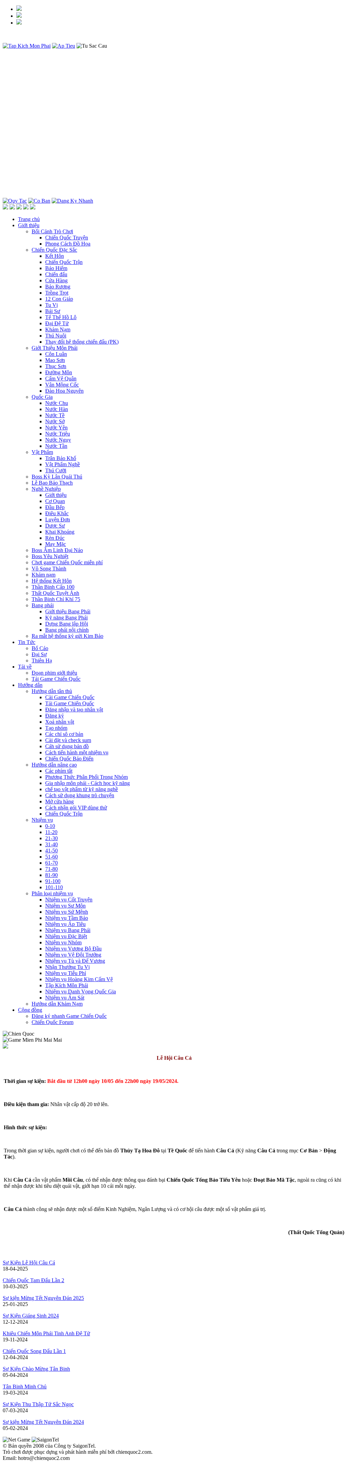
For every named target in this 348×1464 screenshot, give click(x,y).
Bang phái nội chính (67, 630)
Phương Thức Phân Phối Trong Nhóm (86, 777)
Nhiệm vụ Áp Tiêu (65, 924)
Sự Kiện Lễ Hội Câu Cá (29, 1262)
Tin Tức (26, 642)
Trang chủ (29, 219)
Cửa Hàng (56, 280)
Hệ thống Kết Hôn (52, 581)
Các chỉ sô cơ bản (64, 734)
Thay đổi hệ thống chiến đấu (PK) (82, 342)
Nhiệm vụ (42, 820)
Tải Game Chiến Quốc (56, 679)
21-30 (51, 838)
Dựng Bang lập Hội (66, 624)
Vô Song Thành (49, 568)
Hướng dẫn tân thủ (52, 691)
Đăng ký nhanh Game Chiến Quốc (69, 1016)
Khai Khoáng (59, 532)
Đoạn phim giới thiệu (54, 673)
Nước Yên (56, 427)
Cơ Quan (55, 501)
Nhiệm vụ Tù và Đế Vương (75, 961)
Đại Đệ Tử (57, 323)
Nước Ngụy (58, 440)
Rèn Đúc (55, 538)
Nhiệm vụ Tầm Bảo (66, 918)
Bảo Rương (57, 286)
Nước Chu (56, 403)
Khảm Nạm (57, 329)
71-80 (51, 869)
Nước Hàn (56, 409)
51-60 (51, 857)
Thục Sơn (55, 366)
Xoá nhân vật (59, 722)
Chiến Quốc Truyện (66, 237)
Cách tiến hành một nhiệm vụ (76, 752)
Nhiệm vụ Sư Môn (65, 906)
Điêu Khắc (57, 513)
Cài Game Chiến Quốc (69, 697)
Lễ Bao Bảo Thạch (52, 483)
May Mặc (55, 544)
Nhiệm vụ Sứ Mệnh (66, 912)
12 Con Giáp (59, 299)
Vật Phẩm (42, 452)
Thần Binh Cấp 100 (53, 587)
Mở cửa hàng (59, 801)
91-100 (52, 881)
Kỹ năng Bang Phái (66, 617)
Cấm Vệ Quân (60, 378)
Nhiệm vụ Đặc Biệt (66, 936)
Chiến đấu (56, 274)
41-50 (51, 850)
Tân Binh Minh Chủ (25, 1386)
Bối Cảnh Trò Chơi (52, 231)
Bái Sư (52, 311)
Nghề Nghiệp (46, 489)
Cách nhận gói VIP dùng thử (76, 807)
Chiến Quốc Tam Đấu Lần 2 (33, 1280)
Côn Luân (56, 354)
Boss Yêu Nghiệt (50, 556)
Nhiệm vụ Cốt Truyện (68, 899)
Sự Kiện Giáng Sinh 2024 (31, 1316)
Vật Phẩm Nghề (62, 464)
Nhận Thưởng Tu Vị (67, 967)
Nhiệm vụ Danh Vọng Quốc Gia (80, 991)
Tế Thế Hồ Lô (60, 317)
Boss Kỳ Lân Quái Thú (57, 476)
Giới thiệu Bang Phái (67, 611)
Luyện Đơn (57, 519)
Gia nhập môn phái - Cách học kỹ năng (87, 783)
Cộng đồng (30, 1010)
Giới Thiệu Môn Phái (54, 348)
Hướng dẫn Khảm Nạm (57, 1004)
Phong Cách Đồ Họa (67, 244)
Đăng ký (54, 716)
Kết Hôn (54, 256)
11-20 (51, 832)
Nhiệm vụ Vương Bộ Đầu (73, 948)
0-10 (50, 826)
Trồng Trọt (56, 293)
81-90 (51, 875)
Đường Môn (58, 372)
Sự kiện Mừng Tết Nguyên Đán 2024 (43, 1422)
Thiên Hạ (42, 660)
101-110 (54, 887)
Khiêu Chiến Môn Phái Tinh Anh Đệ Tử (46, 1333)
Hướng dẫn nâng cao (54, 765)
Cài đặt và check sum (68, 740)
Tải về (25, 667)
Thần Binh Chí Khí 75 (56, 599)
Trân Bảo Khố (60, 458)
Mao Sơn (55, 360)
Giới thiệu (28, 225)
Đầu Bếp (55, 507)
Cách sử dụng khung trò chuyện (79, 795)
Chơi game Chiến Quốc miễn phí (67, 562)
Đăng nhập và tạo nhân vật (74, 709)
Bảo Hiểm (56, 268)
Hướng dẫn (30, 685)
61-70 (51, 863)
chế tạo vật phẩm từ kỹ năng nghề (81, 789)
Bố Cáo (40, 648)
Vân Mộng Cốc (62, 385)
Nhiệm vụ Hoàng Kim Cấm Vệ (79, 979)
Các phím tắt (58, 771)
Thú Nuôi (55, 336)
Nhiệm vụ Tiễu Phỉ (65, 973)
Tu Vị (51, 305)
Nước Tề (55, 415)
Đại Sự (39, 654)
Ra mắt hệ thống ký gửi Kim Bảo (67, 636)
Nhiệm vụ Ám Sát (64, 998)
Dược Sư (55, 526)
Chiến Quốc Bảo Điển (69, 758)
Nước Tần (56, 446)
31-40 (51, 844)
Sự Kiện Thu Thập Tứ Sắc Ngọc (38, 1404)
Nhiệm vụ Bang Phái (67, 930)
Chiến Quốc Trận (64, 262)
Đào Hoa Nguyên (64, 391)
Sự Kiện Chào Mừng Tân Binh (36, 1369)
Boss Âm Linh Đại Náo (57, 550)
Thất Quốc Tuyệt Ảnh (55, 593)
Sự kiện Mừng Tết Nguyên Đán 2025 (43, 1298)
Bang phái (43, 605)
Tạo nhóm (56, 728)
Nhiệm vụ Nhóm (63, 942)
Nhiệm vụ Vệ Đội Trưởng (73, 955)
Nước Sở (55, 421)
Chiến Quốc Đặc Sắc (54, 250)
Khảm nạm (43, 575)
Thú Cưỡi (55, 470)
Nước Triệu (57, 434)
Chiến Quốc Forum (52, 1022)
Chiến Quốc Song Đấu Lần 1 (34, 1351)
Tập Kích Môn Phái (66, 985)
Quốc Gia (42, 397)
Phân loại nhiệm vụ (52, 893)
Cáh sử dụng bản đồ (67, 746)
